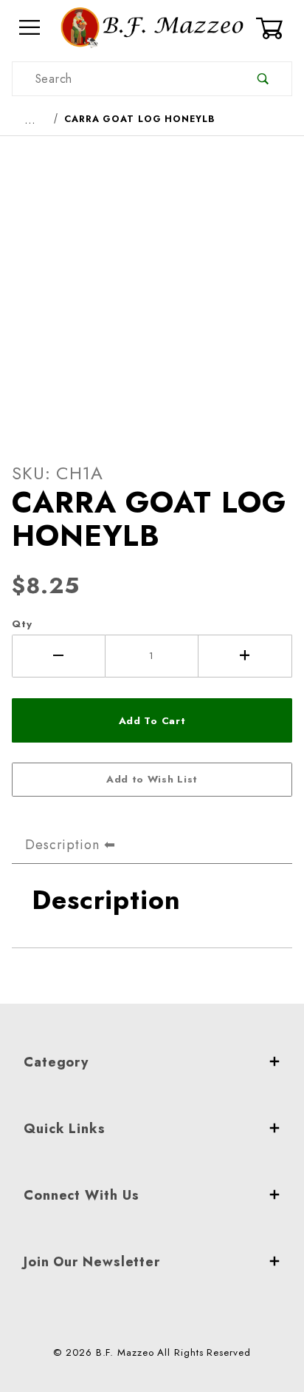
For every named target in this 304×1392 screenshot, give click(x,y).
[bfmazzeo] (152, 26)
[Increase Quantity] (245, 656)
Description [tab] (62, 844)
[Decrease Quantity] (59, 656)
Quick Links (65, 1128)
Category (56, 1062)
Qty (22, 624)
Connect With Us (81, 1195)
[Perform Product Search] (263, 78)
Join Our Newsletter (92, 1261)
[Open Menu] (30, 27)
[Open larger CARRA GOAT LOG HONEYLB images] (152, 287)
